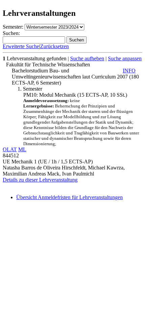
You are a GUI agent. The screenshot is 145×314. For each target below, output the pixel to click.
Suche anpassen (125, 58)
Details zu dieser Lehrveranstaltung (40, 180)
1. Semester (30, 89)
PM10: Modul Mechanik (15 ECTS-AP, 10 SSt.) (81, 119)
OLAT (10, 149)
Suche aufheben (87, 58)
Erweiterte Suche (21, 46)
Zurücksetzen (54, 46)
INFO (129, 70)
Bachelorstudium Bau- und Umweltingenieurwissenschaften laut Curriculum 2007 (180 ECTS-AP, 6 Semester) (75, 77)
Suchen (76, 39)
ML (22, 149)
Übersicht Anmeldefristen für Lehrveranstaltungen (69, 197)
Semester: (13, 27)
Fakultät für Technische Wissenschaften (48, 64)
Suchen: (11, 33)
